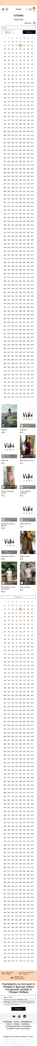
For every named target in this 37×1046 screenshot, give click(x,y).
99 (16, 83)
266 (12, 161)
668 (20, 348)
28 (20, 49)
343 (32, 195)
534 (28, 285)
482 (12, 262)
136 (5, 101)
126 (28, 94)
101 (24, 83)
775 (32, 397)
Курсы (16, 1022)
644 (20, 337)
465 (8, 255)
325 (24, 187)
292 (20, 173)
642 (12, 337)
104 (5, 86)
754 (12, 390)
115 (16, 90)
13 (24, 42)
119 (32, 90)
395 (16, 221)
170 (12, 116)
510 (28, 274)
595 (16, 315)
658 (12, 345)
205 (24, 131)
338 (12, 195)
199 (32, 128)
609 (8, 322)
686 (28, 356)
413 (24, 229)
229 (24, 143)
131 (16, 98)
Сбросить (8, 32)
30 (28, 49)
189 (24, 124)
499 (16, 270)
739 (16, 382)
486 (28, 262)
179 (16, 120)
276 (20, 165)
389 (24, 217)
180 (20, 120)
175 (32, 116)
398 (28, 221)
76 (20, 71)
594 (12, 315)
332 (20, 191)
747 (16, 386)
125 (24, 94)
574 (28, 303)
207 (32, 131)
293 (24, 173)
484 (20, 262)
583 (32, 307)
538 (12, 289)
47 (32, 57)
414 (28, 229)
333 (24, 191)
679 (32, 352)
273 (8, 165)
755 (16, 390)
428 (20, 236)
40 (5, 57)
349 (24, 199)
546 (12, 292)
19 (16, 45)
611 (16, 322)
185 (8, 124)
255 (32, 154)
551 (32, 292)
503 (32, 270)
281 (8, 169)
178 (12, 120)
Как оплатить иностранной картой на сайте (18, 2)
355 (16, 202)
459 (16, 251)
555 (16, 296)
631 (32, 330)
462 (28, 251)
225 (8, 143)
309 (24, 180)
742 (28, 382)
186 (12, 124)
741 (24, 382)
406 (28, 225)
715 (16, 371)
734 (28, 378)
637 (24, 333)
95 (32, 79)
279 (32, 165)
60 (20, 64)
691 (16, 360)
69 (24, 68)
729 (8, 378)
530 (12, 285)
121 (8, 94)
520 (5, 281)
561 (8, 300)
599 (32, 315)
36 (20, 53)
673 (8, 352)
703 (32, 363)
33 (9, 53)
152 (5, 109)
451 (16, 247)
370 (12, 210)
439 (32, 240)
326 (28, 187)
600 (5, 318)
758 (28, 390)
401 (8, 225)
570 (12, 303)
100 (20, 83)
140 (20, 101)
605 (24, 318)
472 (5, 259)
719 (32, 371)
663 (32, 345)
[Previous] (5, 38)
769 (8, 397)
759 (32, 390)
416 (5, 232)
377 (8, 214)
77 (24, 71)
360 (5, 206)
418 (12, 232)
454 (28, 247)
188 (20, 124)
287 (32, 169)
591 (32, 311)
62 (28, 64)
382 (28, 214)
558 (28, 296)
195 (16, 128)
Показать (29, 32)
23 (32, 45)
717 (24, 371)
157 (24, 109)
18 (12, 45)
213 (24, 135)
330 (12, 191)
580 (20, 307)
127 (32, 94)
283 (16, 169)
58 (12, 64)
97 (9, 83)
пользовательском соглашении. (12, 1004)
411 (16, 229)
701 (24, 363)
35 (16, 53)
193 (8, 128)
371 (16, 210)
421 (24, 232)
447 (32, 244)
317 (24, 184)
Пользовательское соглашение (18, 1026)
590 (28, 311)
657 (8, 345)
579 (16, 307)
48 (5, 60)
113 (8, 90)
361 (8, 206)
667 (16, 348)
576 (5, 307)
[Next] (18, 401)
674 (12, 352)
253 (24, 154)
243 (16, 150)
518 (28, 277)
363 (16, 206)
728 (5, 378)
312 (5, 184)
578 (12, 307)
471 (32, 255)
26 (12, 49)
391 (32, 217)
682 (12, 356)
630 (28, 330)
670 (28, 348)
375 (32, 210)
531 (16, 285)
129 (8, 98)
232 (5, 146)
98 (12, 83)
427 (16, 236)
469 (24, 255)
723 (16, 375)
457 (8, 251)
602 (12, 318)
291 (16, 173)
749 (24, 386)
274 (12, 165)
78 (28, 71)
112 (5, 90)
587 (16, 311)
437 (24, 240)
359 (32, 202)
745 (8, 386)
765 (24, 393)
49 (9, 60)
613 (24, 322)
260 (20, 158)
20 (20, 45)
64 (5, 68)
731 (16, 378)
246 (28, 150)
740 (20, 382)
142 (28, 101)
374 (28, 210)
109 (24, 86)
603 (16, 318)
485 (24, 262)
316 (20, 184)
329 (8, 191)
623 (32, 326)
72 (5, 71)
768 (5, 397)
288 (5, 173)
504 (5, 274)
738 (12, 382)
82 (12, 75)
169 (8, 116)
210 (12, 135)
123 (16, 94)
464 (5, 255)
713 (8, 371)
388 (20, 217)
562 (12, 300)
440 (5, 244)
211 (16, 135)
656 (5, 345)
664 (5, 348)
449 (8, 247)
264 (5, 161)
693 (24, 360)
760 (5, 393)
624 (5, 330)
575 (32, 303)
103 (32, 83)
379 (16, 214)
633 (8, 333)
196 (20, 128)
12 (20, 42)
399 (32, 221)
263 (32, 158)
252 (20, 154)
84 (20, 75)
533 (24, 285)
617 (8, 326)
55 (32, 60)
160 (5, 113)
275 (16, 165)
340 (20, 195)
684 (20, 356)
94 (28, 79)
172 (20, 116)
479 (32, 259)
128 (5, 98)
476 (20, 259)
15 (32, 42)
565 (24, 300)
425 (8, 236)
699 (16, 363)
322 (12, 187)
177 (8, 120)
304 (5, 180)
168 (5, 116)
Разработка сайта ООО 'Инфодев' (15, 1036)
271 (32, 161)
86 (28, 75)
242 (12, 150)
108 (20, 86)
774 (28, 397)
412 (20, 229)
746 (12, 386)
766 (28, 393)
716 (20, 371)
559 (32, 296)
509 (24, 274)
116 (20, 90)
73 (9, 71)
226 (12, 143)
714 (12, 371)
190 (28, 124)
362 (12, 206)
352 (5, 202)
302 (28, 176)
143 (32, 101)
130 (12, 98)
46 (28, 57)
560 (5, 300)
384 (5, 217)
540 (20, 289)
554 (12, 296)
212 (20, 135)
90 (12, 79)
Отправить (18, 1009)
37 (24, 53)
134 (28, 98)
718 (28, 371)
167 (32, 113)
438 (28, 240)
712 (5, 371)
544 (5, 292)
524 (20, 281)
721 (8, 375)
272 (5, 165)
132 (20, 98)
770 (12, 397)
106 (12, 86)
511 (32, 274)
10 (12, 42)
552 (5, 296)
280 (5, 169)
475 (16, 259)
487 (32, 262)
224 (5, 143)
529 (8, 285)
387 (16, 217)
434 (12, 240)
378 (12, 214)
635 (16, 333)
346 (12, 199)
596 (20, 315)
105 (8, 86)
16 (5, 45)
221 (24, 139)
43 (16, 57)
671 (32, 348)
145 (8, 105)
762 (12, 393)
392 (5, 221)
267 (16, 161)
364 (20, 206)
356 (20, 202)
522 (12, 281)
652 (20, 341)
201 (8, 131)
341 (24, 195)
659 (16, 345)
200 (5, 131)
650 (12, 341)
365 (24, 206)
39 (32, 53)
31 (32, 49)
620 (20, 326)
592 (5, 315)
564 (20, 300)
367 (32, 206)
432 (5, 240)
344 (5, 199)
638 (28, 333)
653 (24, 341)
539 (16, 289)
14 (28, 42)
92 (20, 79)
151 (32, 105)
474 (12, 259)
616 (5, 326)
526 (28, 281)
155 (16, 109)
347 (16, 199)
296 (5, 176)
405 (24, 225)
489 (8, 266)
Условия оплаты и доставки (18, 1028)
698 (12, 363)
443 (16, 244)
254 (28, 154)
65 (9, 68)
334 (28, 191)
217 (8, 139)
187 (16, 124)
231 (32, 143)
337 (8, 195)
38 (28, 53)
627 (16, 330)
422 (28, 232)
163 (16, 113)
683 (16, 356)
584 (5, 311)
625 (8, 330)
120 (5, 94)
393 (8, 221)
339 (16, 195)
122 (12, 94)
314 (12, 184)
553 (8, 296)
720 (5, 375)
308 (20, 180)
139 (16, 101)
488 (5, 266)
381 (24, 214)
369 (8, 210)
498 (12, 270)
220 (20, 139)
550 (28, 292)
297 (8, 176)
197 (24, 128)
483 (16, 262)
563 (16, 300)
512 (5, 277)
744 (5, 386)
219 (16, 139)
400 (5, 225)
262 (28, 158)
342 (28, 195)
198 (28, 128)
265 (8, 161)
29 (24, 49)
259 (16, 158)
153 (8, 109)
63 (32, 64)
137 (8, 101)
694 (28, 360)
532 (20, 285)
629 (24, 330)
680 (5, 356)
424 (5, 236)
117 (24, 90)
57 (9, 64)
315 (16, 184)
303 (32, 176)
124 (20, 94)
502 (28, 270)
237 (24, 146)
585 (8, 311)
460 (20, 251)
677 (24, 352)
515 (16, 277)
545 (8, 292)
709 (24, 367)
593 (8, 315)
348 (20, 199)
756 (20, 390)
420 (20, 232)
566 (28, 300)
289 (8, 173)
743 (32, 382)
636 (20, 333)
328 (5, 191)
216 (5, 139)
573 (24, 303)
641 (8, 337)
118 (28, 90)
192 (5, 128)
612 (20, 322)
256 (5, 158)
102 (28, 83)
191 (32, 124)
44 (20, 57)
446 (28, 244)
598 (28, 315)
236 (20, 146)
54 (28, 60)
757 (24, 390)
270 (28, 161)
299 (16, 176)
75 (16, 71)
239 (32, 146)
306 (12, 180)
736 (5, 382)
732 (20, 378)
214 (28, 135)
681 (8, 356)
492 (20, 266)
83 (16, 75)
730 (12, 378)
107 (16, 86)
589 (24, 311)
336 (5, 195)
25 (9, 49)
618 (12, 326)
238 (28, 146)
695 (32, 360)
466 (12, 255)
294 (28, 173)
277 (24, 165)
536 (5, 289)
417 (8, 232)
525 (24, 281)
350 (28, 199)
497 (8, 270)
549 (24, 292)
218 (12, 139)
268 (20, 161)
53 (24, 60)
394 (12, 221)
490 (12, 266)
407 (32, 225)
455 (32, 247)
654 (28, 341)
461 (24, 251)
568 (5, 303)
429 (24, 236)
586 (12, 311)
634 (12, 333)
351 (32, 199)
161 (8, 113)
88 (5, 79)
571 (16, 303)
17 (9, 45)
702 (28, 363)
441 (8, 244)
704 (5, 367)
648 (5, 341)
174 (28, 116)
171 (16, 116)
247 (32, 150)
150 (28, 105)
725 (24, 375)
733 (24, 378)
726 (28, 375)
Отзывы (16, 1024)
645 (24, 337)
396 (20, 221)
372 (20, 210)
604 (20, 318)
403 (16, 225)
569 (8, 303)
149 (24, 105)
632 (5, 333)
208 (5, 135)
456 (5, 251)
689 (8, 360)
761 (8, 393)
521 (8, 281)
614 (28, 322)
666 (12, 348)
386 (12, 217)
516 (20, 277)
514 (12, 277)
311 (32, 180)
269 (24, 161)
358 (28, 202)
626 (12, 330)
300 (20, 176)
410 (12, 229)
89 (9, 79)
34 (12, 53)
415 (32, 229)
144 (5, 105)
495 (32, 266)
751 (32, 386)
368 (5, 210)
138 (12, 101)
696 (5, 363)
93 (24, 79)
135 (32, 98)
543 (32, 289)
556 (20, 296)
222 (28, 139)
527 (32, 281)
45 (24, 57)
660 (20, 345)
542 (28, 289)
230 (28, 143)
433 (8, 240)
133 (24, 98)
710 (28, 367)
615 (32, 322)
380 (20, 214)
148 (20, 105)
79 (32, 71)
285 (24, 169)
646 (28, 337)
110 (28, 86)
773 (24, 397)
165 (24, 113)
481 (8, 262)
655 (32, 341)
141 (24, 101)
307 (16, 180)
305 (8, 180)
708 (20, 367)
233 (8, 146)
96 (5, 83)
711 (32, 367)
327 (32, 187)
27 (16, 49)
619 (16, 326)
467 (16, 255)
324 (20, 187)
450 (12, 247)
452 (20, 247)
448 (5, 247)
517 (24, 277)
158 (28, 109)
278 (28, 165)
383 (32, 214)
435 (16, 240)
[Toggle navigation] (3, 9)
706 (12, 367)
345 (8, 199)
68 (20, 68)
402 (12, 225)
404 (20, 225)
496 (5, 270)
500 (20, 270)
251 (16, 154)
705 (8, 367)
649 (8, 341)
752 (5, 390)
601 (8, 318)
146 (12, 105)
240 (5, 150)
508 (20, 274)
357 (24, 202)
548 (20, 292)
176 (5, 120)
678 (28, 352)
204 (20, 131)
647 (32, 337)
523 (16, 281)
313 (8, 184)
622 (28, 326)
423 (32, 232)
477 (24, 259)
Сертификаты (26, 1022)
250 (12, 154)
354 (12, 202)
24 (5, 49)
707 (16, 367)
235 (16, 146)
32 (5, 53)
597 (24, 315)
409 (8, 229)
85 (24, 75)
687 (32, 356)
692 (20, 360)
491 (16, 266)
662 (28, 345)
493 (24, 266)
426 (12, 236)
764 (20, 393)
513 (8, 277)
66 (12, 68)
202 (12, 131)
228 (20, 143)
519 (32, 277)
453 (24, 247)
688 (5, 360)
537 (8, 289)
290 (12, 173)
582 (28, 307)
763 (16, 393)
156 (20, 109)
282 (12, 169)
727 (32, 375)
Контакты (25, 1024)
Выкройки (8, 1022)
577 (8, 307)
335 (32, 191)
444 (20, 244)
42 (12, 57)
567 (32, 300)
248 (5, 154)
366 (28, 206)
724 (20, 375)
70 (28, 68)
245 (24, 150)
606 (28, 318)
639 (32, 333)
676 (20, 352)
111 (32, 86)
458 (12, 251)
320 (5, 187)
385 (8, 217)
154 (12, 109)
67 (16, 68)
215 (32, 135)
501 (24, 270)
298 (12, 176)
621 (24, 326)
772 (20, 397)
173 (24, 116)
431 (32, 236)
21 (24, 45)
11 (16, 42)
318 (28, 184)
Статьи (8, 1024)
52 (20, 60)
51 (16, 60)
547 (16, 292)
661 (24, 345)
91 (16, 79)
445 (24, 244)
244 (20, 150)
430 (28, 236)
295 (32, 173)
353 (8, 202)
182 (28, 120)
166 (28, 113)
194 (12, 128)
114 (12, 90)
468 (20, 255)
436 (20, 240)
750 (28, 386)
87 (32, 75)
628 (20, 330)
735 (32, 378)
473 (8, 259)
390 (28, 217)
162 (12, 113)
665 (8, 348)
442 (12, 244)
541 (24, 289)
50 (12, 60)
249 (8, 154)
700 (20, 363)
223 (32, 139)
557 (24, 296)
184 (5, 124)
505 (8, 274)
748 (20, 386)
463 (32, 251)
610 (12, 322)
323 (16, 187)
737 (8, 382)
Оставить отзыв (18, 19)
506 (12, 274)
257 (8, 158)
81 (9, 75)
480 (5, 262)
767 (32, 393)
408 (5, 229)
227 (16, 143)
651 (16, 341)
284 (20, 169)
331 (16, 191)
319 (32, 184)
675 (16, 352)
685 (24, 356)
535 (32, 285)
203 (16, 131)
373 (24, 210)
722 (12, 375)
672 (5, 352)
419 (16, 232)
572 (20, 303)
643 (16, 337)
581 (24, 307)
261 (24, 158)
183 (32, 120)
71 (32, 68)
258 (12, 158)
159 (32, 109)
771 (16, 397)
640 (5, 337)
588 (20, 311)
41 (9, 57)
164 (20, 113)
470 (28, 255)
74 (12, 71)
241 (8, 150)
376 (5, 214)
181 (24, 120)
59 (16, 64)
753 (8, 390)
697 (8, 363)
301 (24, 176)
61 (24, 64)
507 (16, 274)
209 (8, 135)
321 (8, 187)
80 (5, 75)
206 (28, 131)
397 (24, 221)
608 (5, 322)
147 (16, 105)
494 (28, 266)
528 (5, 285)
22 (28, 45)
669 (24, 348)
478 (28, 259)
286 (28, 169)
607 (32, 318)
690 (12, 360)
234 (12, 146)
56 (5, 64)
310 (28, 180)
